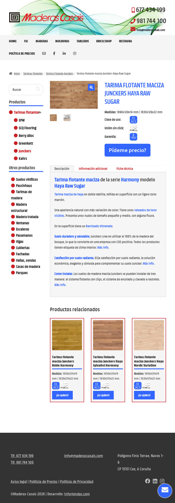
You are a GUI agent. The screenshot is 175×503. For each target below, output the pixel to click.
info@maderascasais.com (83, 455)
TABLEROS (83, 41)
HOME (13, 41)
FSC (26, 41)
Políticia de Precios (43, 481)
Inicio (17, 73)
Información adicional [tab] (93, 169)
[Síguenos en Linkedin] (155, 481)
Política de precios (22, 53)
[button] (91, 87)
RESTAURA (125, 41)
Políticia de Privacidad (76, 481)
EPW (22, 120)
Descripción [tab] (61, 169)
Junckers (25, 151)
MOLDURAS (62, 41)
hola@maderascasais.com (151, 30)
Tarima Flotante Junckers (59, 73)
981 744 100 (151, 21)
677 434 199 (150, 10)
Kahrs (23, 158)
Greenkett (26, 143)
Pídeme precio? (127, 150)
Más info (102, 247)
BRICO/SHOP (104, 41)
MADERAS (42, 41)
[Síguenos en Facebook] (147, 481)
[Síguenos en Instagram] (162, 481)
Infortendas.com (77, 493)
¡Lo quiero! (62, 395)
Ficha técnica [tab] (125, 169)
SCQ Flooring (27, 128)
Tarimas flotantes (33, 73)
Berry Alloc (26, 135)
